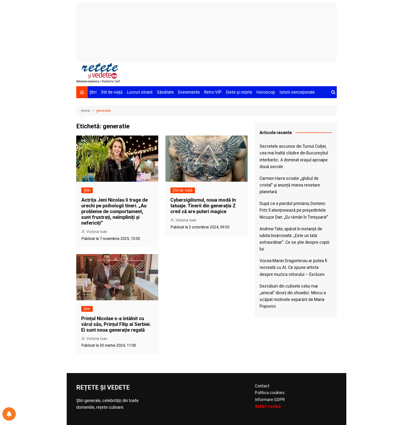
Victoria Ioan (96, 231)
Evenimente (189, 92)
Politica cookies (270, 392)
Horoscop (265, 92)
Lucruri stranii (139, 92)
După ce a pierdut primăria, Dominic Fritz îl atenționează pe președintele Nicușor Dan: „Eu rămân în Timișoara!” (294, 210)
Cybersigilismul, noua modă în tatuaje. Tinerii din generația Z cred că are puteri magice (203, 205)
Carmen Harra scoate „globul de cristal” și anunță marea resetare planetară (290, 185)
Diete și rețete (239, 92)
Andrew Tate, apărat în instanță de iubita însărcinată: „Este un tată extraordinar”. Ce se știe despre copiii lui (294, 239)
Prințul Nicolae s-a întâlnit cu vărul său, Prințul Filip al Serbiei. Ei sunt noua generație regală (116, 324)
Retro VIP (213, 92)
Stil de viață (112, 92)
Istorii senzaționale (297, 92)
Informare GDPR (270, 399)
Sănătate (165, 92)
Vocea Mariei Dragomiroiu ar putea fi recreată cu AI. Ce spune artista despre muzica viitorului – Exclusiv (293, 267)
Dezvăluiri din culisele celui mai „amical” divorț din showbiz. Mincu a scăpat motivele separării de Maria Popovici (293, 296)
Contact (262, 386)
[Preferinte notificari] (9, 414)
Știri (93, 92)
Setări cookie (268, 406)
